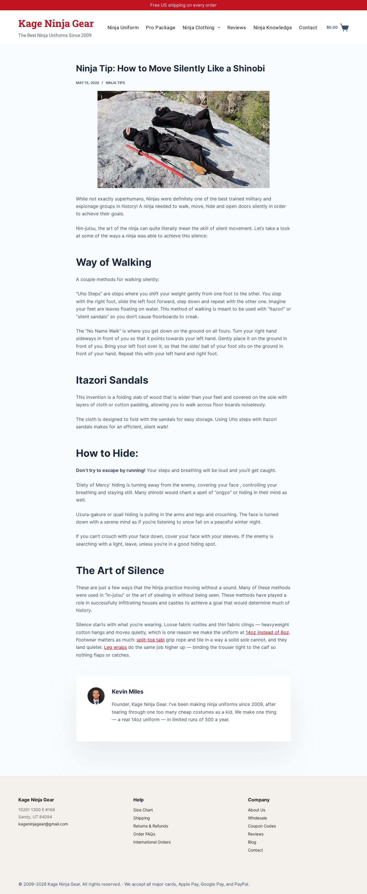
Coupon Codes (262, 825)
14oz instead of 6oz (267, 632)
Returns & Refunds (150, 825)
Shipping (141, 817)
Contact (308, 27)
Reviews (236, 27)
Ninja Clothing (199, 27)
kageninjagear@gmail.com (43, 823)
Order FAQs (144, 833)
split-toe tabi (150, 640)
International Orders (152, 842)
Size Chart (143, 809)
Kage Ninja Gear (56, 23)
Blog (252, 842)
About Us (256, 809)
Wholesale (257, 817)
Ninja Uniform (123, 27)
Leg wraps (115, 647)
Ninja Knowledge (272, 27)
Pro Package (160, 27)
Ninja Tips (115, 83)
